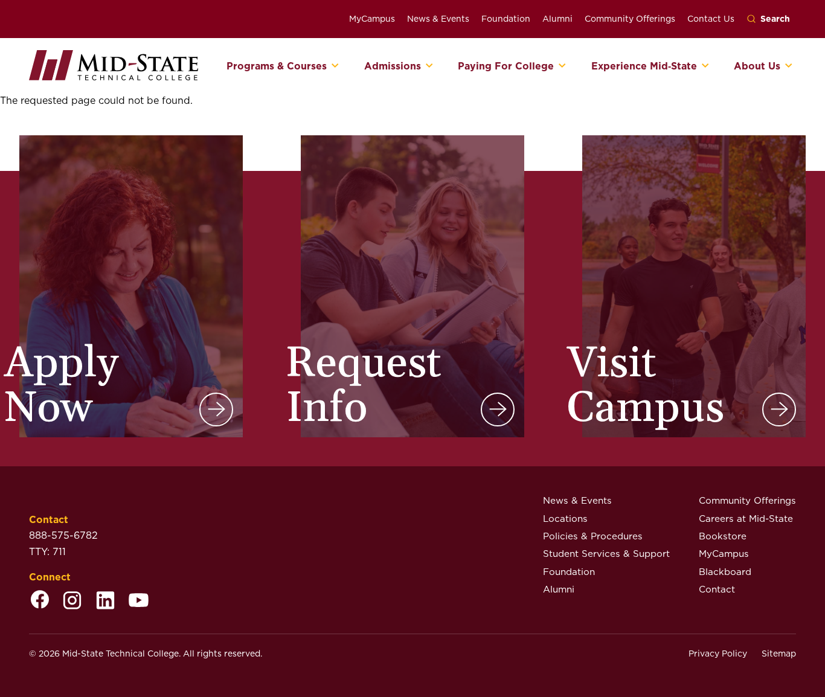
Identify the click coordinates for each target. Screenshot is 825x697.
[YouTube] (138, 601)
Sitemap (779, 653)
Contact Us (710, 19)
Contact (717, 589)
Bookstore (722, 536)
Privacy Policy (718, 653)
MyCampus (372, 19)
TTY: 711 (47, 551)
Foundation (505, 19)
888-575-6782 (63, 535)
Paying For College (506, 66)
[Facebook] (40, 601)
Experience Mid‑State (644, 66)
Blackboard (725, 572)
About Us (757, 66)
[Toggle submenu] (335, 66)
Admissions (392, 66)
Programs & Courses (276, 66)
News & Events (438, 19)
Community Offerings (630, 19)
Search (775, 19)
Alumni (557, 19)
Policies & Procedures (593, 536)
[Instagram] (72, 601)
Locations (565, 518)
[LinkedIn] (105, 601)
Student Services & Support (606, 553)
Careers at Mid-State (746, 518)
